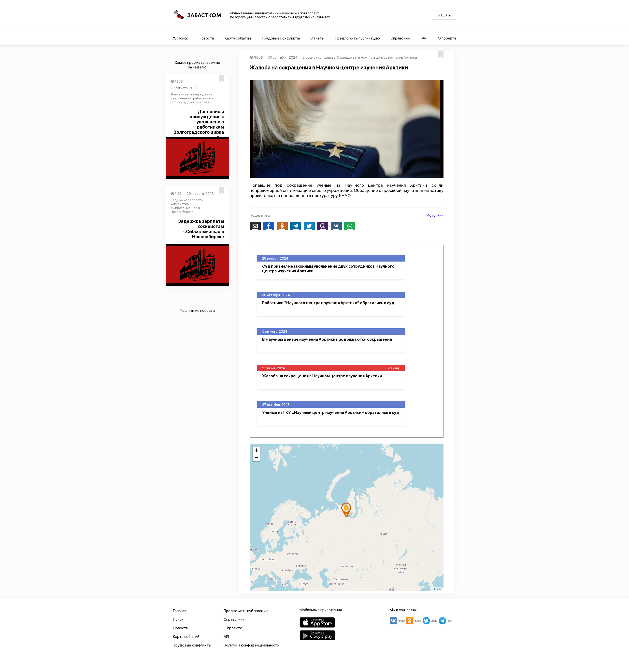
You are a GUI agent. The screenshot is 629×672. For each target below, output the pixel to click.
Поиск (182, 38)
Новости (206, 38)
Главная (179, 610)
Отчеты (317, 38)
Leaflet (438, 589)
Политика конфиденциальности (251, 645)
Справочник (400, 38)
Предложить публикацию (357, 38)
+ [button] (256, 450)
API (424, 38)
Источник (435, 215)
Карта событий (238, 38)
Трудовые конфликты (280, 38)
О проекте (447, 38)
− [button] (256, 457)
